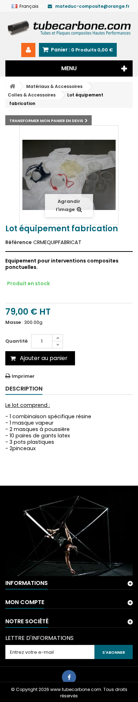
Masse (13, 322)
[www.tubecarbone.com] (69, 27)
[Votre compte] (28, 50)
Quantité (16, 341)
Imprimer (23, 376)
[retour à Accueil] (12, 86)
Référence (18, 242)
